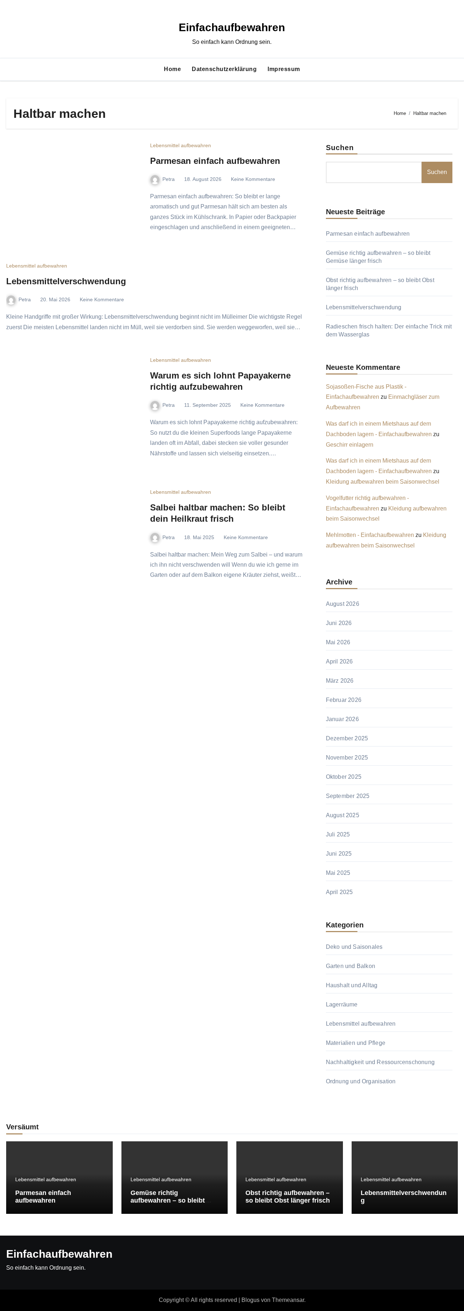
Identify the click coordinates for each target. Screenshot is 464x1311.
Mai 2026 (338, 642)
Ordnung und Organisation (361, 1081)
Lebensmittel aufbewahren (180, 145)
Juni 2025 (339, 854)
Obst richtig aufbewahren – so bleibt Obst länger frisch (287, 1196)
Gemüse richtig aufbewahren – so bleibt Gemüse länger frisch (167, 1200)
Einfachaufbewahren (232, 27)
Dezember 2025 (347, 738)
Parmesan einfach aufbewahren (215, 161)
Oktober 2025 (343, 777)
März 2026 (340, 681)
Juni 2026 (339, 623)
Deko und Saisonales (354, 947)
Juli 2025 (338, 834)
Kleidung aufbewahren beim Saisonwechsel (382, 482)
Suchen (340, 148)
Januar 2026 (342, 719)
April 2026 (339, 661)
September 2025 (348, 796)
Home (172, 69)
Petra (168, 179)
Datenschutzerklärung (224, 69)
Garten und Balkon (350, 966)
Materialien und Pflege (355, 1043)
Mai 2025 (338, 873)
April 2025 (339, 892)
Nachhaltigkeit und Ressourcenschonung (380, 1062)
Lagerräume (342, 1004)
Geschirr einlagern (349, 445)
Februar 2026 (343, 700)
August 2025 (342, 815)
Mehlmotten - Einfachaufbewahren (370, 535)
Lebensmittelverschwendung (66, 281)
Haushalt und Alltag (352, 985)
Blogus (250, 1300)
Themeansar (288, 1300)
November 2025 (347, 757)
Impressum (284, 69)
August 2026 (342, 604)
